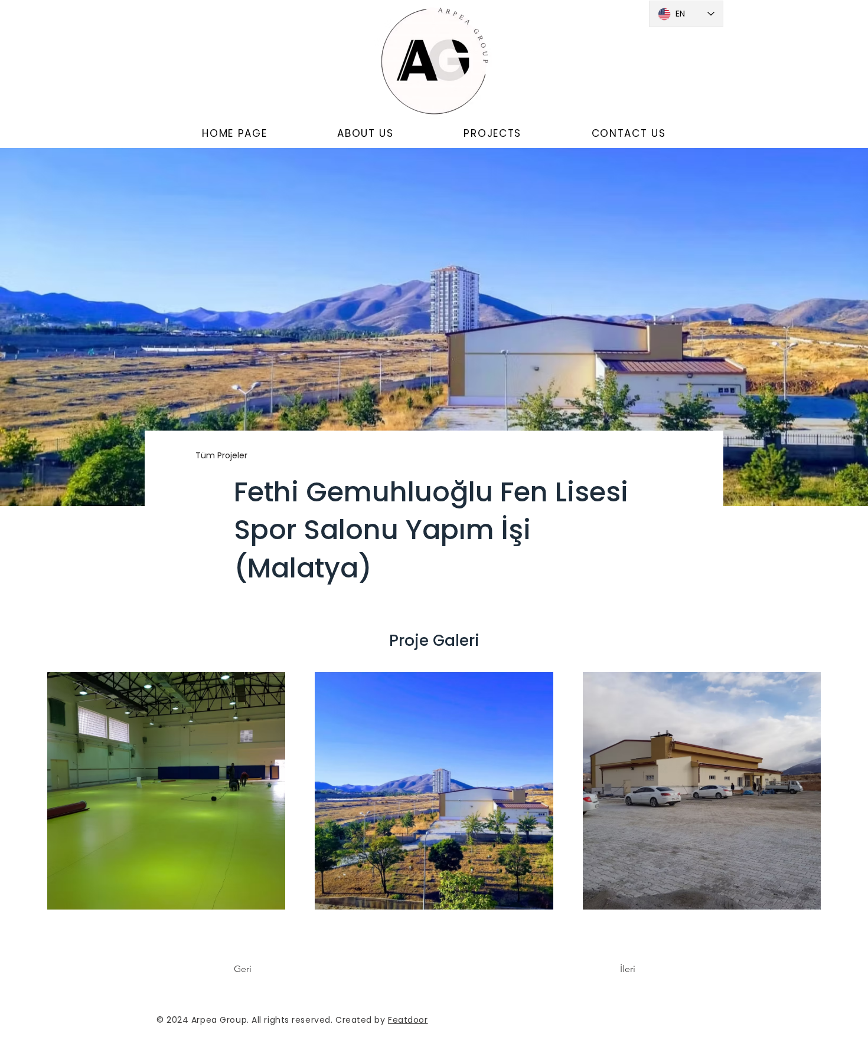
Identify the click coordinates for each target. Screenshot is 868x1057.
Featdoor (408, 1020)
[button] (365, 134)
